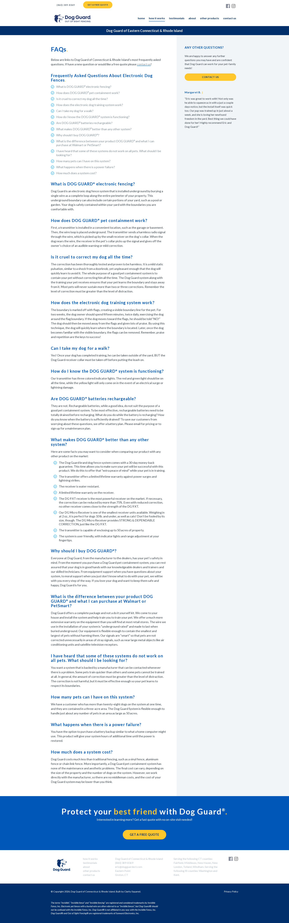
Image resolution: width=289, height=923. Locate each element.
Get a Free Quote (97, 5)
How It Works (157, 18)
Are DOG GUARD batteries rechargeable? (84, 123)
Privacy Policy (231, 891)
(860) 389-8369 (66, 5)
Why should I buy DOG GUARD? (77, 135)
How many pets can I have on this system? (83, 161)
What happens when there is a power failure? (85, 167)
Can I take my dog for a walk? (74, 111)
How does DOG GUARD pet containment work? (88, 93)
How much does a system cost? (76, 173)
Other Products (209, 18)
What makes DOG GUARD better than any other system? (93, 129)
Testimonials (176, 18)
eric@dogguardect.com (128, 866)
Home (141, 18)
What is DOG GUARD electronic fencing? (83, 86)
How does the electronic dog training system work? (89, 105)
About (192, 18)
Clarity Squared (132, 891)
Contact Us (229, 18)
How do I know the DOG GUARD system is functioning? (92, 117)
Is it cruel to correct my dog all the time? (82, 99)
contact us (144, 64)
